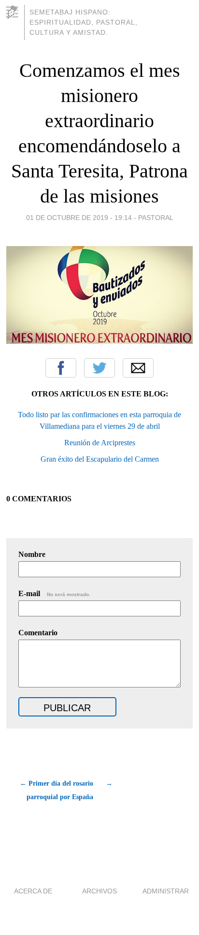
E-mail (54, 593)
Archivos (99, 891)
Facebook (60, 368)
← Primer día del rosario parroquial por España (56, 790)
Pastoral (155, 217)
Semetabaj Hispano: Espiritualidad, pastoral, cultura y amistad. (83, 22)
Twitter (99, 368)
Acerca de (33, 891)
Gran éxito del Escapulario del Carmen (100, 459)
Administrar (165, 891)
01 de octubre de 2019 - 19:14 (79, 217)
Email (138, 368)
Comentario (37, 632)
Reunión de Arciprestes (99, 442)
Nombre (31, 554)
